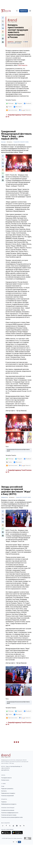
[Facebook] (6, 825)
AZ (16, 841)
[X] (9, 825)
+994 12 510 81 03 (5, 768)
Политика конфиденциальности (9, 812)
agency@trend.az (5, 770)
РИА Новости (22, 65)
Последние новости (6, 777)
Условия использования (7, 810)
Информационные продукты (8, 804)
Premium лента (5, 780)
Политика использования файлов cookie (12, 817)
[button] (2, 17)
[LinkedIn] (20, 825)
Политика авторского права (8, 815)
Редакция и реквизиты (7, 788)
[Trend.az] (6, 10)
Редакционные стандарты (8, 793)
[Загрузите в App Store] (6, 832)
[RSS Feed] (23, 825)
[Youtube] (13, 825)
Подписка (3, 801)
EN (13, 841)
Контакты (4, 791)
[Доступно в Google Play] (17, 832)
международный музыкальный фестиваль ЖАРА (18, 450)
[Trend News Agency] (5, 756)
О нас (2, 786)
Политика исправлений (7, 795)
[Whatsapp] (2, 825)
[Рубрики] (30, 10)
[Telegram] (16, 825)
